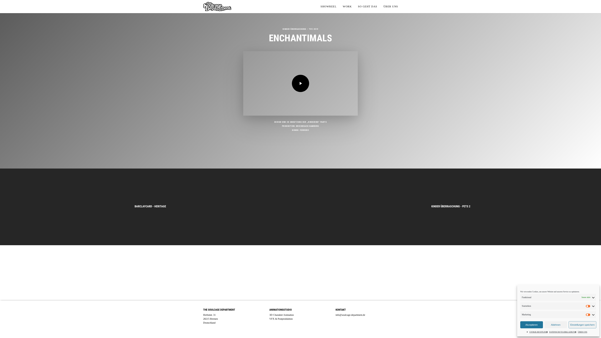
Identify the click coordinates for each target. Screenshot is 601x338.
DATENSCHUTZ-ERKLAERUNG (562, 332)
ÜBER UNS (582, 332)
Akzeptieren (531, 324)
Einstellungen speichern (582, 324)
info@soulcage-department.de (350, 315)
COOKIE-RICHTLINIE (538, 332)
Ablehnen (555, 324)
